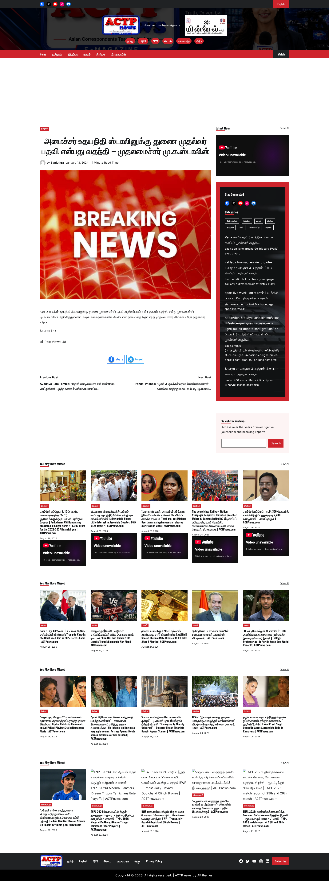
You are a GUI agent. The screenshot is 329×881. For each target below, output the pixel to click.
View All (284, 128)
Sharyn (230, 369)
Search (276, 443)
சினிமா (270, 221)
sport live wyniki (236, 293)
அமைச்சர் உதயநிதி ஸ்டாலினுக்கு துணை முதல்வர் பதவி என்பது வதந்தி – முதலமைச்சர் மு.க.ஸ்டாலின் (125, 145)
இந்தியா (247, 221)
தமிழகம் (44, 128)
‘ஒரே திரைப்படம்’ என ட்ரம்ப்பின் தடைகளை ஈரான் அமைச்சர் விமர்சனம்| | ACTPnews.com (210, 634)
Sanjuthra (57, 162)
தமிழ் (130, 41)
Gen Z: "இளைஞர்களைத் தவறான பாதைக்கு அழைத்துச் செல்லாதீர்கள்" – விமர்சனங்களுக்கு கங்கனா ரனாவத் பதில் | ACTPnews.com (214, 722)
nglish (281, 4)
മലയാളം (184, 41)
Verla (228, 237)
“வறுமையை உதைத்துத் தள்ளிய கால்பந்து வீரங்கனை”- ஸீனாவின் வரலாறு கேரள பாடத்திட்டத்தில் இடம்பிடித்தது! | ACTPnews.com (211, 806)
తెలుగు (168, 41)
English (143, 41)
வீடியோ (269, 227)
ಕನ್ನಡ (199, 41)
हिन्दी (155, 41)
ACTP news (183, 875)
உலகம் (258, 221)
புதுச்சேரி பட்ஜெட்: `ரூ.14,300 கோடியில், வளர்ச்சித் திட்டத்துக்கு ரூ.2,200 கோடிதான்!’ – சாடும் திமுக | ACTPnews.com (266, 516)
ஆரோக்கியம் (232, 221)
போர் (242, 227)
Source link (48, 331)
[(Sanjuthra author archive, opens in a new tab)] (43, 164)
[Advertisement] (164, 90)
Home (43, 54)
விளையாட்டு (255, 227)
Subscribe (280, 861)
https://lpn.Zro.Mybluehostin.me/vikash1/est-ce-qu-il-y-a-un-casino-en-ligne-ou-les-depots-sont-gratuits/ (252, 323)
